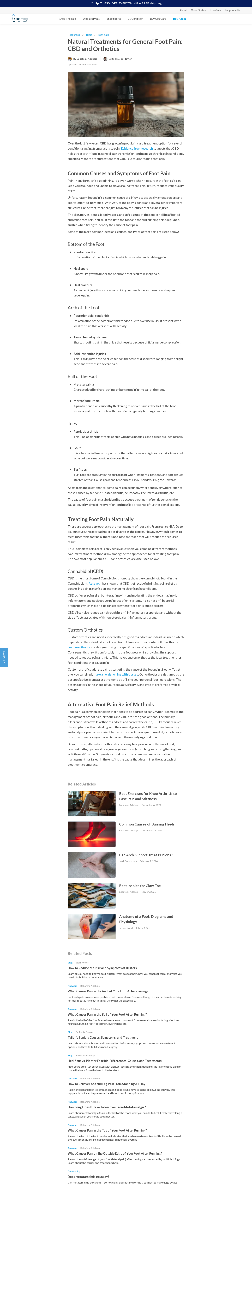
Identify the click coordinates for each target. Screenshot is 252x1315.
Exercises (215, 10)
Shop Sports (114, 18)
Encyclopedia (232, 10)
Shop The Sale (67, 18)
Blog (89, 34)
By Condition (135, 18)
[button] (4, 657)
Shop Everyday (91, 18)
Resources (74, 34)
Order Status (198, 10)
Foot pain (103, 34)
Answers (72, 985)
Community (74, 1171)
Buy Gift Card (158, 18)
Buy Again (179, 18)
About (183, 10)
